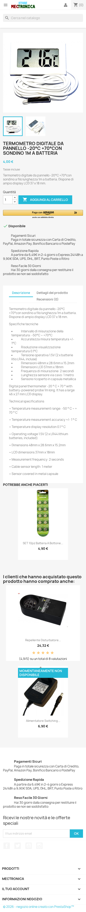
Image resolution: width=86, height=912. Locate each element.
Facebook (6, 846)
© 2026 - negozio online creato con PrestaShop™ (38, 907)
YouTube (28, 846)
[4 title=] (48, 653)
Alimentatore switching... (43, 721)
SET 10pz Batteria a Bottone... (43, 543)
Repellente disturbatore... (43, 640)
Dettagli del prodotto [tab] (52, 293)
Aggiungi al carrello (45, 199)
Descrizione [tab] (21, 293)
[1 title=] (34, 653)
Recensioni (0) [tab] (48, 299)
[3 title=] (43, 653)
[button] (43, 214)
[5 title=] (52, 653)
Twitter (17, 846)
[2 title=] (38, 653)
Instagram (39, 846)
